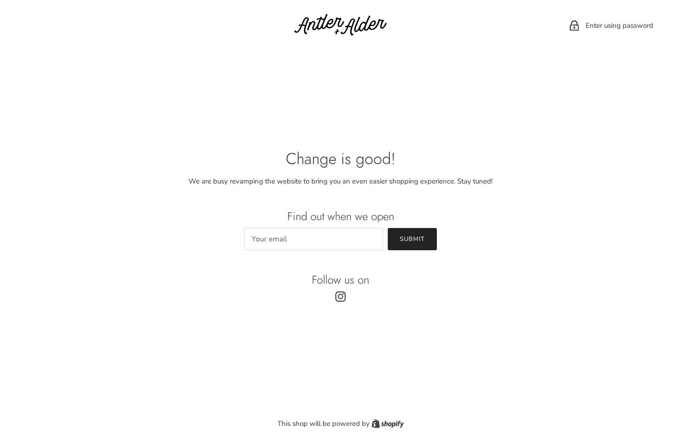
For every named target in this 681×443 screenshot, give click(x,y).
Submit (412, 239)
